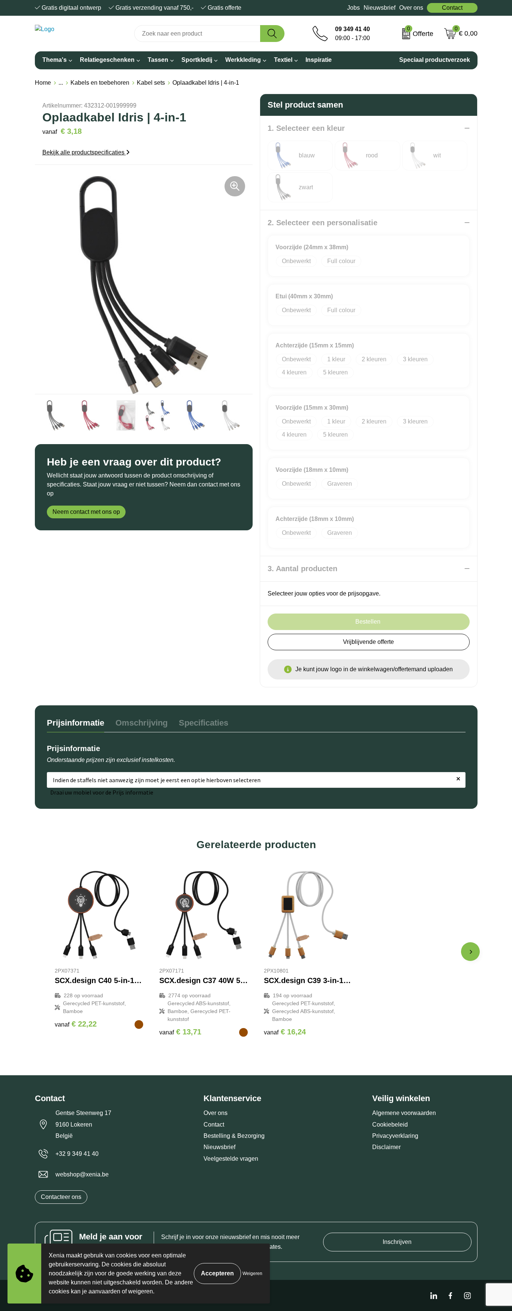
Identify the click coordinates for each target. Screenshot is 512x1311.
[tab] (75, 724)
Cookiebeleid (390, 1124)
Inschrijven (397, 1242)
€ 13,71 (180, 1032)
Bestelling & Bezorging (234, 1136)
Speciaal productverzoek (434, 60)
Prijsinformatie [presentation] (75, 722)
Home (43, 82)
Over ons (411, 7)
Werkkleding (243, 60)
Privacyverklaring (395, 1136)
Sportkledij (196, 60)
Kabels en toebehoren (99, 82)
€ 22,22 (76, 1024)
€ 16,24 (285, 1032)
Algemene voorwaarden (404, 1113)
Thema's (54, 60)
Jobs (353, 7)
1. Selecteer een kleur (306, 128)
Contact (452, 7)
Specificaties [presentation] (203, 722)
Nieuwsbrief (379, 7)
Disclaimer (386, 1147)
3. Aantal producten (302, 568)
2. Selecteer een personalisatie (322, 222)
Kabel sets (151, 82)
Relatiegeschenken (107, 60)
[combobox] (197, 33)
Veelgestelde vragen (231, 1158)
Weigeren (252, 1273)
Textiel (283, 60)
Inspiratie (318, 60)
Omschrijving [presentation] (141, 722)
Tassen (158, 60)
